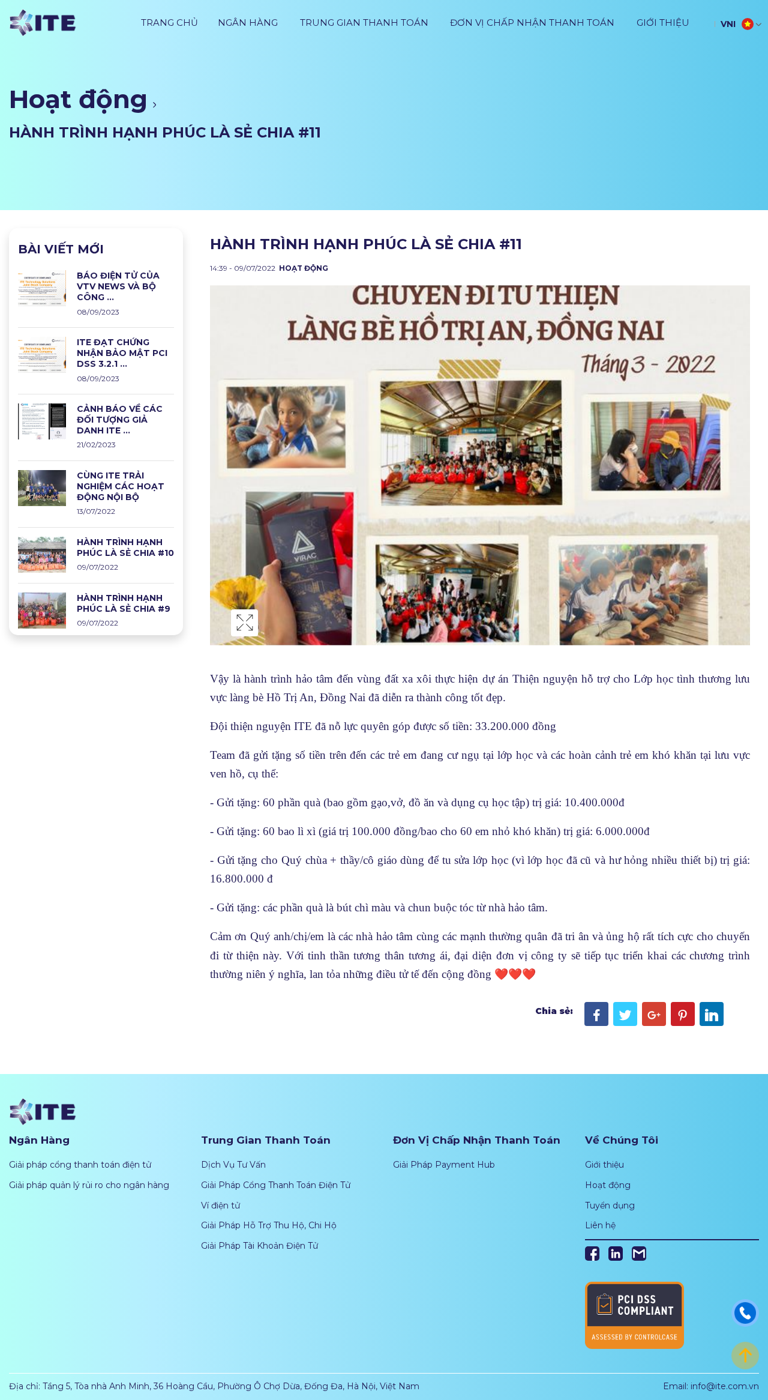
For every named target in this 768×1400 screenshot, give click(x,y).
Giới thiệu (663, 22)
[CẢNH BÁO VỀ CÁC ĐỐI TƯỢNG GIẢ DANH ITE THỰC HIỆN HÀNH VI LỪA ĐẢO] (42, 420)
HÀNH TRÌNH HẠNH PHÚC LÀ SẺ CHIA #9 (123, 603)
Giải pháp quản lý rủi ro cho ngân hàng (89, 1185)
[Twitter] (625, 1014)
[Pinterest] (683, 1014)
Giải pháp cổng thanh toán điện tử (80, 1164)
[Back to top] (745, 1355)
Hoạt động (78, 99)
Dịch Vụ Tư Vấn (233, 1164)
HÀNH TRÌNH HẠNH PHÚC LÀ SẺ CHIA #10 (125, 547)
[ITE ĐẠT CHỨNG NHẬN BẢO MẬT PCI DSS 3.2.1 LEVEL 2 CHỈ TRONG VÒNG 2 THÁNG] (42, 354)
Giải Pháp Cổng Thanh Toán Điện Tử (275, 1185)
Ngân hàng (248, 22)
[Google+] (654, 1014)
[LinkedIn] (712, 1014)
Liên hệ (600, 1225)
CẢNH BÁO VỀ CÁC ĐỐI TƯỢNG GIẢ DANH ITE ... (120, 419)
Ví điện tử (220, 1205)
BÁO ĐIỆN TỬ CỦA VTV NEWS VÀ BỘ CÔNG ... (118, 286)
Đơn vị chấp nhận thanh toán (532, 22)
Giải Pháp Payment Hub (444, 1164)
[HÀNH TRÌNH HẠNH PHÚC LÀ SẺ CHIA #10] (42, 553)
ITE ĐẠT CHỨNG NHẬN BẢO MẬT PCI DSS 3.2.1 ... (122, 353)
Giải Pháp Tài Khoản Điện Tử (259, 1245)
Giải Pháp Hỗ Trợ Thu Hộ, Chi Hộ (269, 1225)
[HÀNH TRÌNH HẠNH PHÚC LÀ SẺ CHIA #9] (42, 609)
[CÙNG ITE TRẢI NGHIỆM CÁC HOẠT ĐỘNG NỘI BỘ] (42, 487)
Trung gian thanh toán (364, 22)
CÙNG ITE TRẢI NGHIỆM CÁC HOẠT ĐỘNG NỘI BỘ (120, 486)
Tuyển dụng (610, 1205)
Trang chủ (169, 22)
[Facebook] (596, 1014)
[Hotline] (745, 1312)
